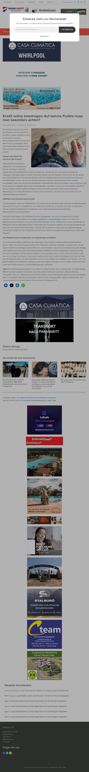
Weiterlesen (44, 36)
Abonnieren (67, 29)
